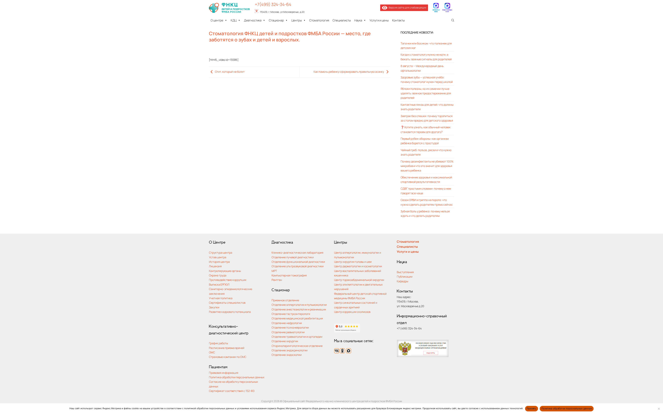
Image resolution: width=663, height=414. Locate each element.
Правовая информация (223, 373)
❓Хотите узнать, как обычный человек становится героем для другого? (426, 129)
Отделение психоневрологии (290, 327)
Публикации (404, 276)
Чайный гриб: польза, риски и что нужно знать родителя (426, 152)
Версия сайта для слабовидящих (406, 7)
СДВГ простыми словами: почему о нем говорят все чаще (426, 190)
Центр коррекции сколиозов (352, 312)
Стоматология (319, 20)
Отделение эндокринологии (290, 350)
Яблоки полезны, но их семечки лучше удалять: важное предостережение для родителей (426, 93)
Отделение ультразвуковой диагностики (298, 266)
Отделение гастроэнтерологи (291, 314)
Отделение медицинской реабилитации (297, 318)
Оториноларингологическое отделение (297, 346)
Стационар (276, 20)
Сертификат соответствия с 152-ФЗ (231, 391)
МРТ (274, 271)
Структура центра (220, 252)
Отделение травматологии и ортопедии (297, 337)
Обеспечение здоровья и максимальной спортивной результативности (426, 179)
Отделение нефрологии (287, 323)
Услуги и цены (379, 20)
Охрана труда (217, 275)
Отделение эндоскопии (287, 355)
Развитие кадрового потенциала (230, 312)
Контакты (398, 20)
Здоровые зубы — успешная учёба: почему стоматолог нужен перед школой (427, 79)
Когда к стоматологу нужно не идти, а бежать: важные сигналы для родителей (426, 56)
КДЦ (234, 20)
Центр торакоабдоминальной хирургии (359, 280)
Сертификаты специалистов (227, 303)
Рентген (277, 280)
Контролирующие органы (225, 271)
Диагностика (252, 20)
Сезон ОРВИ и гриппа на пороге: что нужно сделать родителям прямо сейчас (427, 202)
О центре (217, 20)
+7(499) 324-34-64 (273, 4)
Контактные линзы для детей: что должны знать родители (427, 107)
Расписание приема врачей (226, 348)
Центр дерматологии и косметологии (358, 266)
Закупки (214, 307)
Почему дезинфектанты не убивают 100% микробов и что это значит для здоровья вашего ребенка (427, 165)
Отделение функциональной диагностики (298, 262)
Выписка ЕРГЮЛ (219, 284)
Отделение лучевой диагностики (293, 257)
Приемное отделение (285, 300)
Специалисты (342, 20)
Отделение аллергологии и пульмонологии (299, 305)
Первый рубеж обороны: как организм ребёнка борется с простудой (425, 141)
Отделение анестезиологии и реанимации (299, 309)
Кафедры (402, 281)
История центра (219, 262)
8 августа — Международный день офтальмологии (422, 68)
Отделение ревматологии (288, 332)
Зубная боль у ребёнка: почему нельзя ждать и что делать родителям (425, 213)
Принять (531, 408)
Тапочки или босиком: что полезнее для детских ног (426, 45)
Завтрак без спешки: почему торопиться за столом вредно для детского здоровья (427, 118)
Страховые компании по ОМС (227, 357)
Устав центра (217, 257)
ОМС (212, 352)
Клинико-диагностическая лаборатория (297, 252)
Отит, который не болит (229, 72)
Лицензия (215, 266)
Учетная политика (220, 298)
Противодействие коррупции (227, 280)
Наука (358, 20)
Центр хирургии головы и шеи (353, 262)
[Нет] (658, 409)
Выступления (405, 272)
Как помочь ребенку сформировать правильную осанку (349, 72)
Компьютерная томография (289, 275)
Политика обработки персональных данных (236, 377)
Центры (296, 20)
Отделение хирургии (285, 341)
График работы (218, 343)
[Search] (452, 20)
